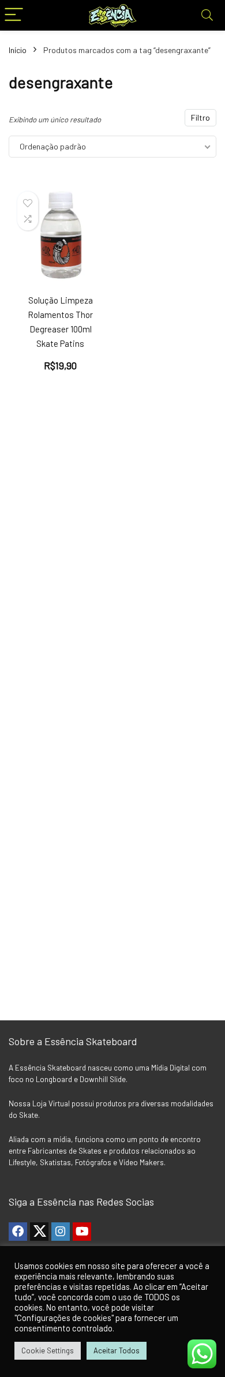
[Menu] (14, 15)
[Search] (207, 15)
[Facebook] (18, 1231)
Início (18, 50)
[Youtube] (82, 1231)
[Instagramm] (60, 1231)
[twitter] (39, 1231)
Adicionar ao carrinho (67, 372)
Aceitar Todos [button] (116, 1350)
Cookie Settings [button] (47, 1350)
